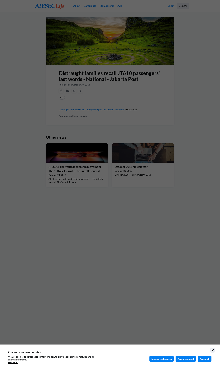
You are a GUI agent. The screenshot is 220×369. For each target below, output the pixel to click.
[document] (110, 357)
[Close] (212, 350)
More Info (13, 362)
